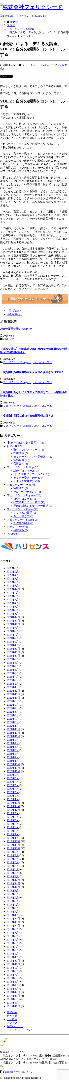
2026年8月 (13, 568)
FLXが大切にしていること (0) (31, 474)
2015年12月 (13, 960)
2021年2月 (13, 757)
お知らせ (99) (14, 446)
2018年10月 (13, 848)
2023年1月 (13, 687)
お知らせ (8, 338)
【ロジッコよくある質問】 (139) (26, 442)
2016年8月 (13, 932)
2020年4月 (13, 788)
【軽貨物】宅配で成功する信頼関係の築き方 (27, 415)
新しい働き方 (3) (23, 516)
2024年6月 (13, 631)
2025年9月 (13, 592)
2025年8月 (13, 596)
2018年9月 (13, 851)
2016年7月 (13, 936)
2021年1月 (13, 760)
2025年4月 (13, 603)
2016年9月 (13, 929)
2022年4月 (13, 718)
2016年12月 (13, 918)
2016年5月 (13, 943)
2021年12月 (13, 729)
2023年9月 (13, 659)
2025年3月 (13, 606)
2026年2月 (13, 582)
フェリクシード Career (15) (22, 509)
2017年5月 (13, 901)
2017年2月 (13, 911)
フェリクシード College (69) (23, 467)
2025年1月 (13, 613)
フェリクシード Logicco (17, 362)
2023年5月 (13, 673)
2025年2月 (13, 610)
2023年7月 (13, 666)
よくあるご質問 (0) (24, 512)
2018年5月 (13, 865)
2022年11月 (13, 694)
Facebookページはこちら (17, 1071)
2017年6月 (13, 897)
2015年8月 (13, 971)
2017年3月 (13, 908)
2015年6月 (13, 978)
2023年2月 (13, 683)
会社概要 (12, 1019)
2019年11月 (13, 806)
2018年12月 (13, 841)
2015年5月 (13, 981)
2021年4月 (13, 750)
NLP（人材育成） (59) (26, 481)
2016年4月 (13, 946)
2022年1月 (13, 725)
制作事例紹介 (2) (23, 523)
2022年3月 (13, 722)
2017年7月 (13, 894)
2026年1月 (13, 585)
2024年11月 (13, 620)
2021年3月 (13, 753)
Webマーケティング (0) (27, 491)
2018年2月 (13, 876)
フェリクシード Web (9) (21, 484)
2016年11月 (13, 922)
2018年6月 (13, 862)
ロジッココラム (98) (25, 498)
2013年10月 (13, 1006)
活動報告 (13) (21, 460)
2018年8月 (13, 855)
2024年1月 (13, 645)
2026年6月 (13, 571)
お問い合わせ (15, 1026)
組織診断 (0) (20, 530)
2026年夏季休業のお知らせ (16, 328)
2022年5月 (13, 715)
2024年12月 (13, 617)
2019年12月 (13, 802)
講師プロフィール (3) (26, 470)
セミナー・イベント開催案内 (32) (33, 456)
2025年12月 (13, 589)
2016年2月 (13, 953)
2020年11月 (13, 767)
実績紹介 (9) (20, 488)
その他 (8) (12, 533)
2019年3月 (13, 830)
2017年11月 (13, 883)
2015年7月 (13, 974)
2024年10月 (13, 624)
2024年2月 (13, 641)
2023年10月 (13, 655)
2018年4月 (13, 869)
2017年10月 (13, 887)
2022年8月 (13, 704)
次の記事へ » (14, 314)
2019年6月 (13, 820)
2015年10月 (13, 964)
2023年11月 (13, 652)
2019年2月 (13, 834)
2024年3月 (13, 638)
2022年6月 (13, 711)
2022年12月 (13, 690)
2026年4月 (13, 575)
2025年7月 (13, 599)
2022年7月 (13, 708)
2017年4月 (13, 904)
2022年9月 (13, 701)
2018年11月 (13, 844)
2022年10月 (13, 697)
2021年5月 (13, 746)
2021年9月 (13, 739)
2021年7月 (13, 743)
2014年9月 (13, 999)
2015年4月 (13, 985)
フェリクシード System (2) (22, 519)
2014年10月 (13, 995)
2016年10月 (13, 925)
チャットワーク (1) (18, 526)
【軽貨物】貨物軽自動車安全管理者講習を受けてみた (32, 372)
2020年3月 (13, 792)
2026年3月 (13, 578)
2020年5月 (13, 785)
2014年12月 (13, 992)
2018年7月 (13, 858)
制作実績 (12, 1015)
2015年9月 (13, 967)
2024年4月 (13, 634)
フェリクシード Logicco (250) (24, 495)
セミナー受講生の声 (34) (28, 477)
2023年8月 (13, 662)
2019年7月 (13, 816)
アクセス (12, 1022)
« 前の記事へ (14, 310)
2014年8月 (13, 1002)
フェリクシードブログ (20, 1029)
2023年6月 (13, 669)
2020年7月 (13, 781)
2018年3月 (13, 873)
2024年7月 (13, 627)
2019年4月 (13, 827)
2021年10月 (13, 736)
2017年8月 (13, 890)
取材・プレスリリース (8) (28, 449)
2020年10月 (13, 771)
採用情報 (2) (20, 453)
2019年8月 (13, 813)
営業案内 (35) (21, 463)
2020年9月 (13, 774)
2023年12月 (13, 648)
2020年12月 (13, 764)
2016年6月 (13, 939)
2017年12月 (13, 880)
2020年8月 (13, 778)
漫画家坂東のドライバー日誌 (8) (32, 505)
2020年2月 (13, 795)
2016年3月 (13, 950)
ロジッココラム (42, 362)
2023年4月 (13, 676)
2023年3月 (13, 680)
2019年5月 (13, 823)
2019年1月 (13, 837)
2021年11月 (13, 732)
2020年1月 (13, 799)
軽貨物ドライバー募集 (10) (29, 502)
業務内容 (12, 1012)
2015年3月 (13, 988)
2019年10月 (13, 809)
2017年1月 (13, 915)
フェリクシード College (36, 65)
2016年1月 (13, 957)
